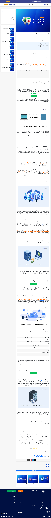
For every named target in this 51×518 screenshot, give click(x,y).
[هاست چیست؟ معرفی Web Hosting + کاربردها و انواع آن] (12, 60)
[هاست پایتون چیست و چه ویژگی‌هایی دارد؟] (12, 47)
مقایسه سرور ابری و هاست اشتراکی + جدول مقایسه (42, 456)
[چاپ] (28, 460)
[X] (35, 460)
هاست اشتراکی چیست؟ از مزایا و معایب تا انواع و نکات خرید (41, 455)
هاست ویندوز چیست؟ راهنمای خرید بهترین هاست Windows (6, 55)
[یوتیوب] (42, 466)
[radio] (36, 449)
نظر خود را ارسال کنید (33, 470)
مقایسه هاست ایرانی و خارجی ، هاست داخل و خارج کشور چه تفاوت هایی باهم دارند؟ (38, 454)
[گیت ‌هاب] (41, 466)
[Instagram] (6, 513)
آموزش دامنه (12, 12)
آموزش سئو (13, 19)
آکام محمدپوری (43, 464)
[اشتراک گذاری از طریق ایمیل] (29, 460)
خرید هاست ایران (34, 93)
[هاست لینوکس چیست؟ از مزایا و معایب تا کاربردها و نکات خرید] (12, 43)
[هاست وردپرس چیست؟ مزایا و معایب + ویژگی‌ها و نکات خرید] (44, 479)
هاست (13, 11)
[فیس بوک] (44, 466)
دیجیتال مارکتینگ (12, 17)
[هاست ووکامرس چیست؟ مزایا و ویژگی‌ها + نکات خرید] (33, 479)
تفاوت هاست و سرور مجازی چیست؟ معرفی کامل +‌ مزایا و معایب (6, 63)
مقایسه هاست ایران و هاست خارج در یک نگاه (44, 46)
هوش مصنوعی (12, 21)
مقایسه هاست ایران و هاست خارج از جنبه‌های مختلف (43, 45)
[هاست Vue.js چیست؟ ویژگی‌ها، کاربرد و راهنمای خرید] (12, 52)
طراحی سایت (12, 18)
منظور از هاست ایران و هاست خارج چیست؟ (44, 44)
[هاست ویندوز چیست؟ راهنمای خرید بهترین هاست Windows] (12, 56)
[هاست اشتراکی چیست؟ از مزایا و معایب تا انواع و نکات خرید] (12, 69)
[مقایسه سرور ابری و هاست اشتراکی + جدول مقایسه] (22, 479)
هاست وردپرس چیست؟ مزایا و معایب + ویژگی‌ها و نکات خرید (44, 484)
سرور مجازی (13, 20)
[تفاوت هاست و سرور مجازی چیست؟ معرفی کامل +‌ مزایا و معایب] (12, 65)
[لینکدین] (33, 460)
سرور (13, 16)
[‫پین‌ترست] (31, 460)
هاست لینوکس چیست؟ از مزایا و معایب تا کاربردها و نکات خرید (6, 42)
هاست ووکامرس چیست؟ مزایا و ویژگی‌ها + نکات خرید (33, 484)
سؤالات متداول (47, 48)
